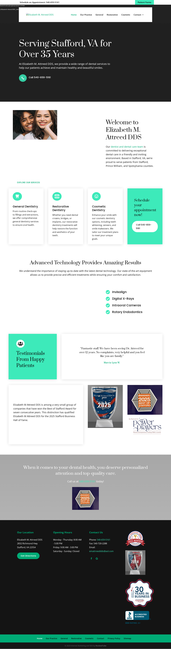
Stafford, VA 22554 (26, 547)
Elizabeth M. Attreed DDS (29, 539)
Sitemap (127, 638)
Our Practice (86, 15)
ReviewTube (101, 645)
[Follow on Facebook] (91, 558)
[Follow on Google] (97, 558)
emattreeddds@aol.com (101, 551)
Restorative (112, 15)
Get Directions (28, 555)
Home (74, 15)
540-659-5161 (87, 481)
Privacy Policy (114, 638)
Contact (137, 15)
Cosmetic (125, 15)
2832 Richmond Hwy (27, 543)
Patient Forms (144, 2)
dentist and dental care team (127, 146)
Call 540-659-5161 (40, 77)
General (99, 15)
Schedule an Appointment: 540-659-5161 (39, 2)
